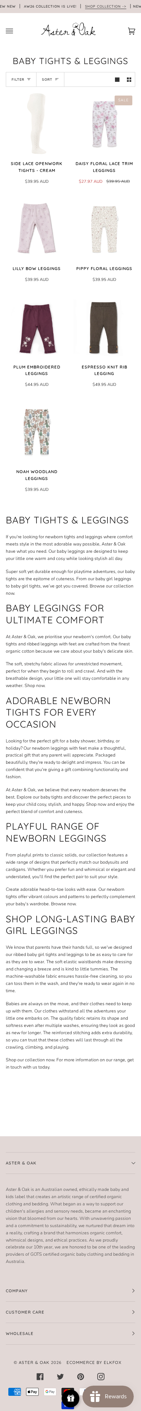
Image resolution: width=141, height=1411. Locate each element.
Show (71, 1398)
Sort (47, 79)
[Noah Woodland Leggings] (37, 432)
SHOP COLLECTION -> (105, 6)
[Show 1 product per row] (117, 79)
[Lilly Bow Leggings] (37, 229)
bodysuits (109, 862)
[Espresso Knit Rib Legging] (104, 327)
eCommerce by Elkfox (94, 1362)
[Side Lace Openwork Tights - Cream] (37, 124)
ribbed (19, 954)
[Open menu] (16, 31)
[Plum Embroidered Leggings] (37, 327)
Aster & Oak (23, 636)
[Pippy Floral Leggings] (104, 229)
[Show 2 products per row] (129, 79)
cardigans (15, 869)
